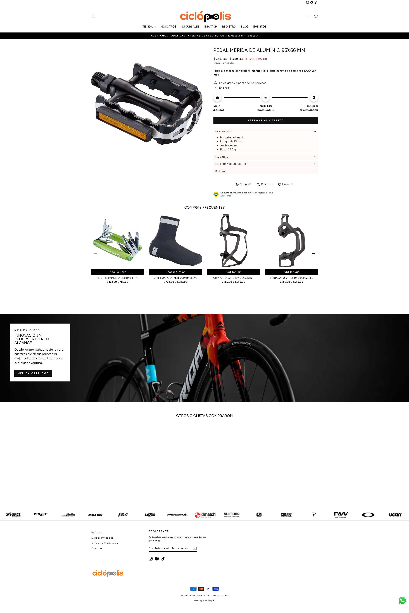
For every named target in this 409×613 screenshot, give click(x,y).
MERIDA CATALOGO (33, 373)
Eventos (259, 26)
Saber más (225, 195)
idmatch (210, 26)
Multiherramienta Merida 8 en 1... (118, 277)
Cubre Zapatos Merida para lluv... (175, 277)
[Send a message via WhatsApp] (402, 600)
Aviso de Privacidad (102, 537)
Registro (229, 26)
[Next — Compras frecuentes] (313, 253)
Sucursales (190, 26)
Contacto (96, 548)
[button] (265, 131)
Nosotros (168, 26)
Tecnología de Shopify (204, 600)
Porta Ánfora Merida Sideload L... (291, 277)
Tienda (148, 26)
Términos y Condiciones (104, 543)
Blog (244, 26)
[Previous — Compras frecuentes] (95, 253)
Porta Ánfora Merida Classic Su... (233, 277)
